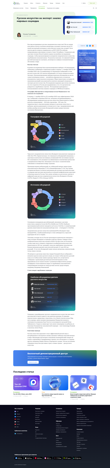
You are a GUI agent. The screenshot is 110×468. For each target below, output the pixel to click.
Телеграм (87, 46)
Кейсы (31, 3)
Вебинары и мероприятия (61, 431)
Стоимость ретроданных (61, 417)
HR (35, 436)
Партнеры (79, 442)
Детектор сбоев (38, 421)
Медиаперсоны (80, 413)
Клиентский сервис (39, 434)
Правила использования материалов (84, 425)
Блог (64, 3)
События (78, 446)
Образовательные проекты (82, 440)
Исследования (42, 8)
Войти (84, 3)
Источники (37, 423)
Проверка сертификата (60, 429)
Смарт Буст (37, 415)
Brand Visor (37, 419)
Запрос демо (92, 3)
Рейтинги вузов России (81, 423)
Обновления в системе (18, 8)
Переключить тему (96, 8)
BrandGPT (37, 417)
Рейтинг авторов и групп (82, 417)
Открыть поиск (93, 8)
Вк (90, 46)
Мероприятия (33, 8)
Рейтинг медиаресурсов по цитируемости (85, 421)
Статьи (26, 8)
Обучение (58, 423)
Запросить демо (33, 362)
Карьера (78, 434)
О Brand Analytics (80, 431)
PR (35, 431)
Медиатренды (79, 411)
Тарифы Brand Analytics (60, 411)
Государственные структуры (41, 438)
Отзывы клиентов (80, 438)
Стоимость (38, 3)
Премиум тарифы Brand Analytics (62, 413)
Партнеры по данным (81, 444)
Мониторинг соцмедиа (39, 411)
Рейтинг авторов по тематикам (83, 419)
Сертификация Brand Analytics (62, 427)
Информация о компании (82, 448)
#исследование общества (22, 15)
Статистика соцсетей (81, 415)
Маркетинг (37, 429)
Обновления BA (59, 438)
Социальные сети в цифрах (53, 8)
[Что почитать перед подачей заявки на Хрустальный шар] (55, 387)
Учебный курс (58, 425)
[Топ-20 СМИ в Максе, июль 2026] (26, 387)
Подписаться (87, 71)
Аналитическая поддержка (61, 415)
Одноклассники (93, 46)
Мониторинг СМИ (38, 413)
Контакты (78, 450)
